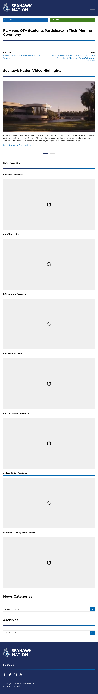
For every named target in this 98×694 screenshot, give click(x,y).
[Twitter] (10, 674)
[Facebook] (4, 674)
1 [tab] (45, 153)
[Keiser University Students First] (49, 106)
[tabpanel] (49, 114)
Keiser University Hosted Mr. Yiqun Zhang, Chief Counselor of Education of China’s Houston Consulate (73, 58)
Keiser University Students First (17, 145)
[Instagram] (15, 674)
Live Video (56, 20)
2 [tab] (52, 153)
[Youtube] (20, 674)
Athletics (9, 20)
